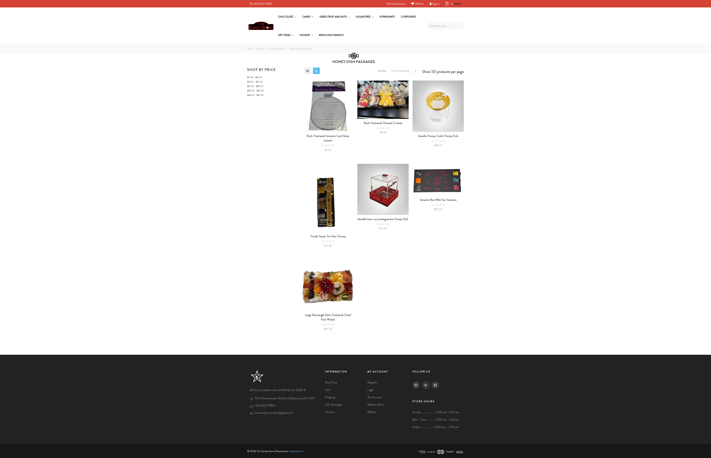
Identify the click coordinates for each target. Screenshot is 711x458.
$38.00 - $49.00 (255, 90)
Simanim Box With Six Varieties (438, 200)
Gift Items (284, 35)
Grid (316, 71)
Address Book (375, 404)
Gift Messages (333, 404)
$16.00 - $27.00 (255, 81)
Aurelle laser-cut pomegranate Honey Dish (383, 219)
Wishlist (419, 4)
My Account (374, 397)
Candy (306, 17)
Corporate (408, 17)
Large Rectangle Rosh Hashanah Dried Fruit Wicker (328, 317)
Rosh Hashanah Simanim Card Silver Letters (328, 138)
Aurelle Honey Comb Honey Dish (438, 136)
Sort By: (382, 71)
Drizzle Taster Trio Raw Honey (328, 236)
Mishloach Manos (331, 35)
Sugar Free (363, 17)
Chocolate (286, 17)
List (307, 71)
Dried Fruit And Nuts (333, 17)
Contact (330, 412)
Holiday (305, 35)
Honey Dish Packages (300, 48)
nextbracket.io (296, 451)
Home (250, 48)
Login (370, 390)
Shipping (330, 397)
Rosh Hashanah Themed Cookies (383, 123)
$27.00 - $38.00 (255, 86)
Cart (327, 390)
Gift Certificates (395, 4)
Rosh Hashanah (277, 48)
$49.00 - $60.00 (255, 95)
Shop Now (331, 382)
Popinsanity (387, 17)
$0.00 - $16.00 (254, 77)
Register (372, 382)
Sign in (435, 4)
